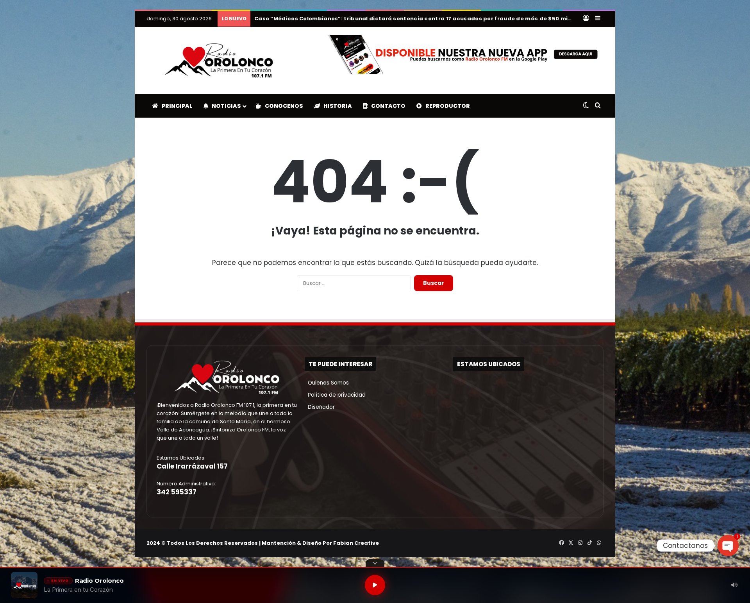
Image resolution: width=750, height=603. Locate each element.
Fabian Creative (356, 543)
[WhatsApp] (599, 543)
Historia (336, 106)
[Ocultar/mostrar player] (375, 563)
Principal (175, 106)
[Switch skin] (586, 106)
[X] (570, 543)
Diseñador (320, 407)
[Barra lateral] (598, 19)
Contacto (386, 106)
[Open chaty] (728, 545)
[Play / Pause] (375, 585)
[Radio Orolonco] (218, 61)
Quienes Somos (327, 382)
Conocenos (282, 106)
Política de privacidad (335, 395)
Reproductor (446, 106)
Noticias (224, 106)
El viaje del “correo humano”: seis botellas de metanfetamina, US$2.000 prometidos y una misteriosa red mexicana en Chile (436, 18)
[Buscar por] (598, 106)
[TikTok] (589, 543)
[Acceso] (586, 19)
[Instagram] (580, 543)
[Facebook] (561, 543)
